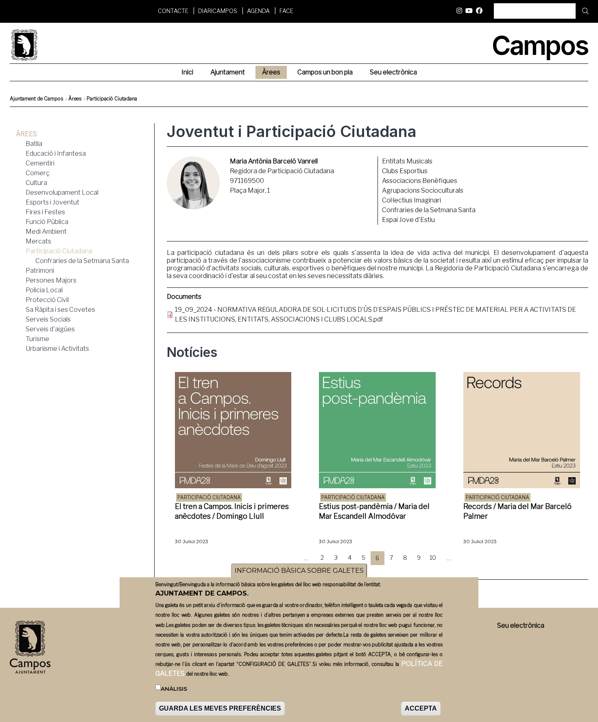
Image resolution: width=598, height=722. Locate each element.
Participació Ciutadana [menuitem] (59, 251)
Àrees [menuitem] (271, 72)
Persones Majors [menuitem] (51, 280)
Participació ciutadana (209, 497)
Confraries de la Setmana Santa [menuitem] (82, 261)
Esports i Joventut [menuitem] (52, 202)
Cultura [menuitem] (36, 183)
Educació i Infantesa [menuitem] (56, 153)
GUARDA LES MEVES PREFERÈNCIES (220, 708)
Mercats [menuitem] (38, 241)
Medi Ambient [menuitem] (46, 231)
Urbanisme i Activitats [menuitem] (57, 348)
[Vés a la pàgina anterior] (290, 558)
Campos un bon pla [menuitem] (325, 72)
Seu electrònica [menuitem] (393, 72)
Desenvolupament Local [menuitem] (62, 192)
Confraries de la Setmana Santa (429, 210)
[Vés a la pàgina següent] (464, 558)
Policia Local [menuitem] (44, 290)
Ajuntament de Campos (36, 99)
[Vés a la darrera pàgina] (478, 558)
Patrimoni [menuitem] (40, 270)
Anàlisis (174, 689)
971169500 (247, 181)
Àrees (74, 99)
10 (434, 557)
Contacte (173, 10)
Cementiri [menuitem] (40, 163)
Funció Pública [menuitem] (47, 222)
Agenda (258, 10)
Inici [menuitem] (187, 72)
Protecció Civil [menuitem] (47, 300)
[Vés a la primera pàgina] (276, 558)
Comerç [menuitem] (38, 173)
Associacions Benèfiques (419, 181)
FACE (286, 10)
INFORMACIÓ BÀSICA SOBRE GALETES (299, 570)
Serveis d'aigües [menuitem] (50, 329)
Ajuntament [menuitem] (227, 72)
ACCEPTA (421, 708)
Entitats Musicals (407, 161)
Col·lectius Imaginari (411, 200)
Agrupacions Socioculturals (422, 190)
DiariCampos (217, 10)
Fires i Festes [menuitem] (45, 212)
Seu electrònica (520, 625)
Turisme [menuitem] (37, 339)
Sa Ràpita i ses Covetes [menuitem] (60, 309)
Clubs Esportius (405, 171)
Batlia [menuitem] (34, 144)
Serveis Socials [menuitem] (48, 319)
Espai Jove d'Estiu (408, 220)
